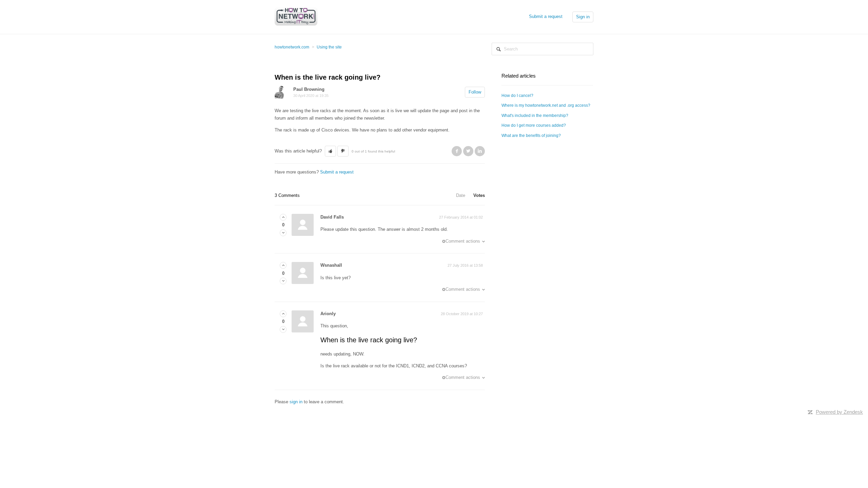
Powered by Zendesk (839, 412)
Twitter (468, 151)
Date (460, 195)
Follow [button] (475, 92)
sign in (296, 401)
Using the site (329, 47)
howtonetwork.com (292, 47)
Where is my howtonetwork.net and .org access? (545, 105)
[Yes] (283, 217)
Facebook (457, 151)
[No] (283, 233)
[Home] (296, 16)
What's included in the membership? (534, 115)
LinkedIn (480, 151)
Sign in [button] (583, 16)
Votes (479, 195)
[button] (330, 151)
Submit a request (546, 16)
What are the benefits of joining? (531, 135)
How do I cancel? (517, 95)
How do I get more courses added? (533, 125)
